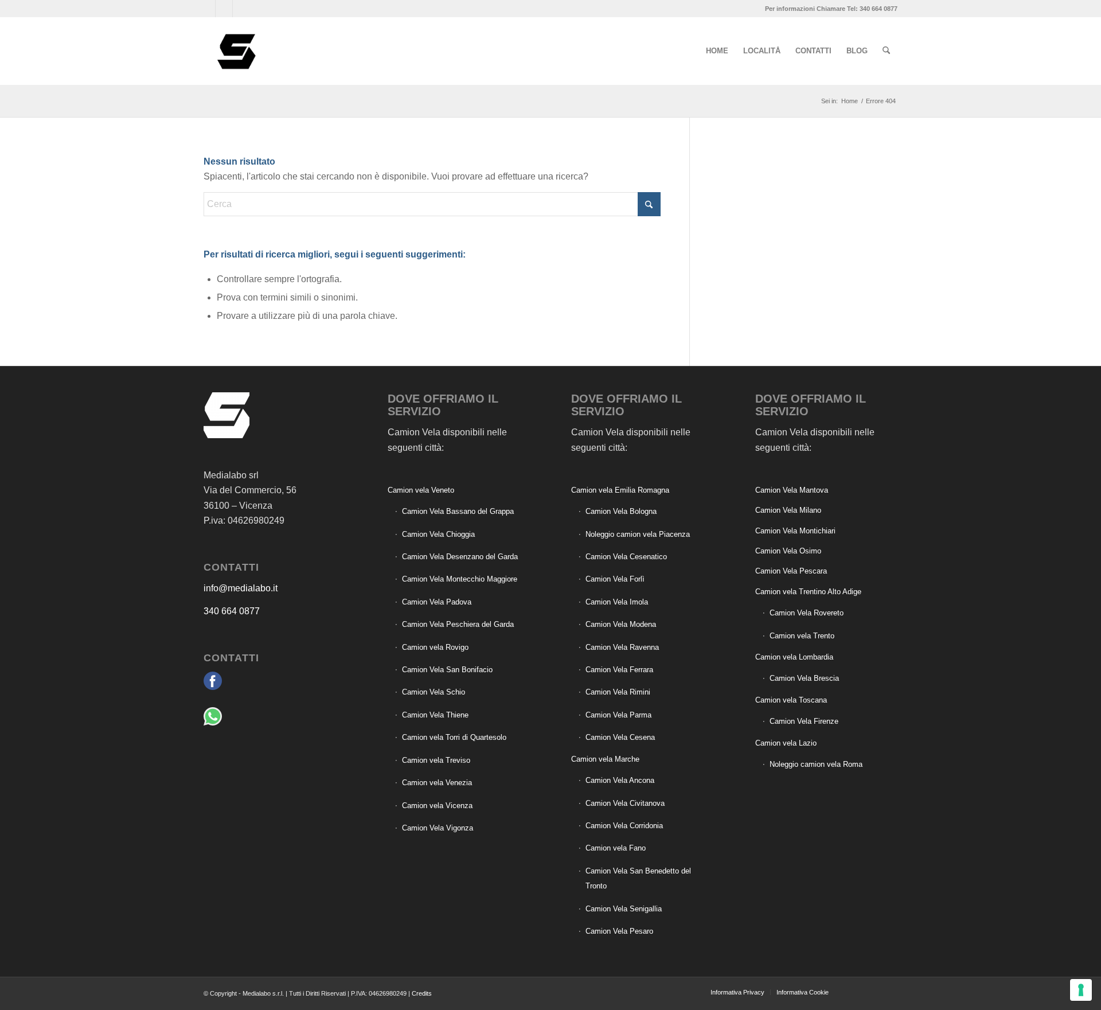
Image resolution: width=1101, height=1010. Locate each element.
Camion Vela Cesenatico (626, 556)
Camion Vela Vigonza (437, 828)
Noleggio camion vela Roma (816, 764)
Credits (422, 993)
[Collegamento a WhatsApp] (224, 8)
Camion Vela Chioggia (438, 534)
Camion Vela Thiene (435, 715)
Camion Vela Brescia (804, 678)
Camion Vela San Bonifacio (447, 669)
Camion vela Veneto (421, 490)
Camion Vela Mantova (791, 490)
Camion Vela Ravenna (622, 647)
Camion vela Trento (802, 635)
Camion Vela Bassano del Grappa (458, 511)
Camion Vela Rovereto (807, 613)
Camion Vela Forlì (615, 579)
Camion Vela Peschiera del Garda (458, 624)
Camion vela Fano (615, 848)
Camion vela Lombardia (794, 657)
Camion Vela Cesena (620, 737)
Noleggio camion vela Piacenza (637, 534)
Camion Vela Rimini (617, 692)
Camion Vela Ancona (619, 780)
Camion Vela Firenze (804, 721)
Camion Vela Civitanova (625, 803)
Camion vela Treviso (436, 760)
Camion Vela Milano (788, 510)
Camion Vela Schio (433, 692)
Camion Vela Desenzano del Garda (460, 556)
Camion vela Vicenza (437, 805)
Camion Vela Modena (620, 624)
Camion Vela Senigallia (623, 908)
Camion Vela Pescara (791, 571)
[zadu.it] (854, 991)
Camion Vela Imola (616, 602)
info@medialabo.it (241, 588)
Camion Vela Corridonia (624, 825)
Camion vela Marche (605, 759)
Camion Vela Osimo (788, 551)
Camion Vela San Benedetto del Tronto (638, 878)
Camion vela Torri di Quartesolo (454, 737)
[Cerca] (886, 51)
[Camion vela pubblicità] (237, 51)
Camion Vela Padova (436, 602)
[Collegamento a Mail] (241, 8)
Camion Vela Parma (618, 715)
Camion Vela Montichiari (795, 531)
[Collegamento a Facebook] (206, 8)
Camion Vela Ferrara (619, 669)
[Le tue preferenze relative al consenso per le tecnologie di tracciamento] (1081, 990)
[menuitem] (717, 51)
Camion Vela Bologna (621, 511)
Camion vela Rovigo (435, 647)
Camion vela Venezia (437, 782)
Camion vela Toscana (791, 700)
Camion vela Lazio (786, 743)
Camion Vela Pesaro (619, 931)
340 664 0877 (232, 611)
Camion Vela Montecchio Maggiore (459, 579)
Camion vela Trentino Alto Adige (808, 591)
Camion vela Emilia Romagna (620, 490)
